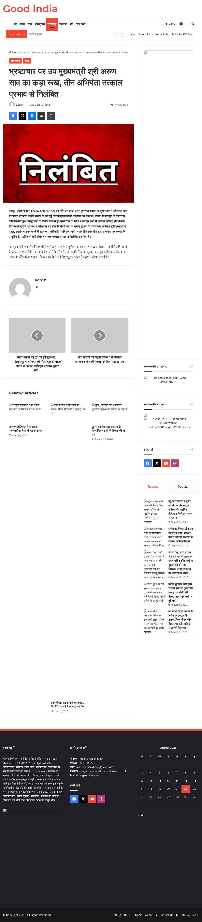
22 (185, 788)
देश (15, 24)
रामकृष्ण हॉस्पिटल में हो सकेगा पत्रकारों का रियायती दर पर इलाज (26, 428)
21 (177, 788)
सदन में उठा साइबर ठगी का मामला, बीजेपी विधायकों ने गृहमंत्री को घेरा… (68, 704)
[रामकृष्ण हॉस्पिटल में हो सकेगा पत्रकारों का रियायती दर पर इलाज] (27, 413)
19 (159, 788)
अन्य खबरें (80, 24)
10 (142, 780)
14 (177, 780)
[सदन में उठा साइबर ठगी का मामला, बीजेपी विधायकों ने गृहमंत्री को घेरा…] (68, 551)
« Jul (140, 814)
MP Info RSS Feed (183, 34)
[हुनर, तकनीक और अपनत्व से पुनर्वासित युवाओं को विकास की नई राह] (110, 413)
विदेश (22, 24)
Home (131, 34)
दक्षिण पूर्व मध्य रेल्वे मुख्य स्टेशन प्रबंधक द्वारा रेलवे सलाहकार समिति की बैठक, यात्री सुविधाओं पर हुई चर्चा (180, 592)
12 (159, 780)
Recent (153, 486)
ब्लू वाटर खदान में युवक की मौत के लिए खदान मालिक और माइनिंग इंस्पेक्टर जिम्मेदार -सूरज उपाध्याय (180, 509)
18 (150, 788)
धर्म (71, 24)
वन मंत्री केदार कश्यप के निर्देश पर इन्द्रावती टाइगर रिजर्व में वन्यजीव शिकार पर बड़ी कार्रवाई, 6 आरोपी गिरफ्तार (180, 620)
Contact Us (161, 34)
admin (19, 104)
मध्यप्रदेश (40, 24)
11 (151, 780)
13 (168, 780)
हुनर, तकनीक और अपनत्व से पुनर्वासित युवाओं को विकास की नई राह (108, 430)
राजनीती (63, 24)
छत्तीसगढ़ (52, 24)
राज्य (30, 24)
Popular (183, 486)
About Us (145, 34)
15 (185, 780)
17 (142, 788)
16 (194, 780)
